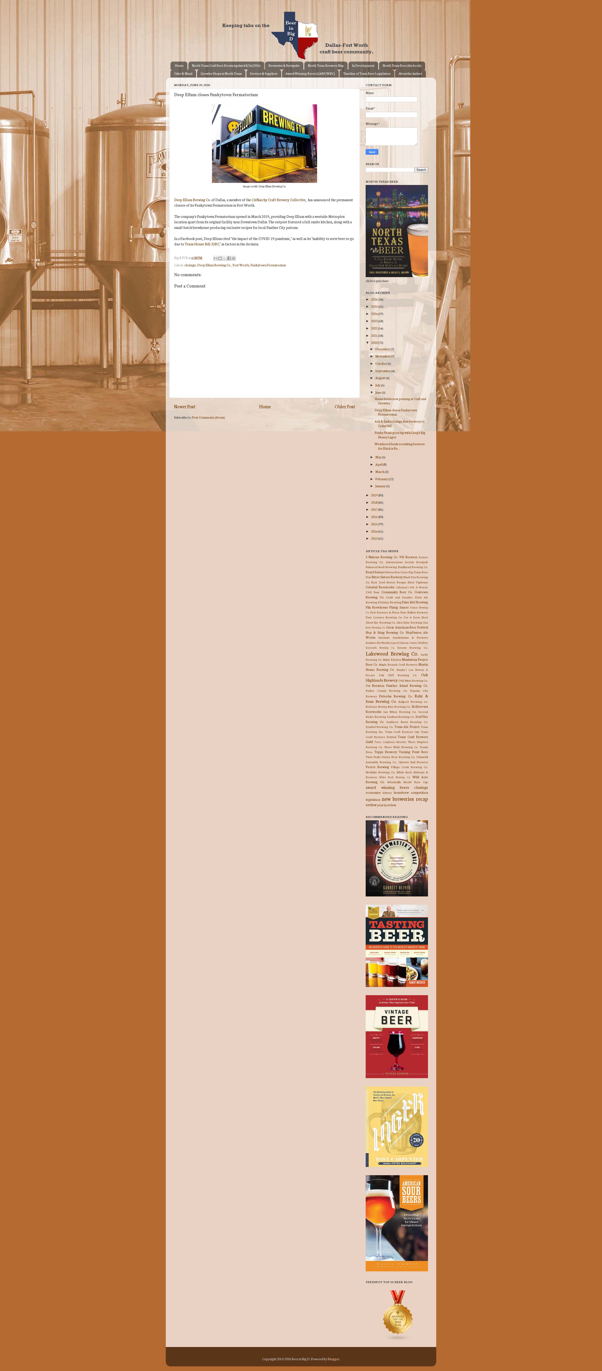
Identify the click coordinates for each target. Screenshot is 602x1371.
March (380, 471)
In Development (363, 65)
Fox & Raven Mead (416, 617)
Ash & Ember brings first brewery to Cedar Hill (399, 423)
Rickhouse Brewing (376, 706)
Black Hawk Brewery (383, 582)
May (378, 457)
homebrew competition (411, 792)
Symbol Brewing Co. (379, 727)
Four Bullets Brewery (414, 612)
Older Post (345, 406)
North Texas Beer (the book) (402, 65)
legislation (373, 799)
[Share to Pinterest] (233, 258)
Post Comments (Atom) (208, 417)
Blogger (333, 1358)
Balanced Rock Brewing (381, 567)
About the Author (410, 73)
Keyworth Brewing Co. (380, 647)
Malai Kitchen (392, 659)
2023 (374, 320)
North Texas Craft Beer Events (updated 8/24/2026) (226, 65)
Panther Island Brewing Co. (407, 685)
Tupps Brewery (385, 751)
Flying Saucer (398, 607)
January (380, 485)
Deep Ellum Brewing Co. (192, 199)
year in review (386, 804)
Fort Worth (241, 265)
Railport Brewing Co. (413, 701)
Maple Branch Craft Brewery (398, 664)
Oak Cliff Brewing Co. (398, 675)
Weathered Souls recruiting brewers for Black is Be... (400, 445)
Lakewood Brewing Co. (392, 653)
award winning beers (387, 787)
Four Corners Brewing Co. (384, 617)
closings (190, 265)
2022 (374, 328)
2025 (374, 306)
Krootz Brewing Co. (412, 647)
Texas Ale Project (407, 726)
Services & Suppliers (263, 73)
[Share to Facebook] (229, 258)
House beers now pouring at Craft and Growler (400, 400)
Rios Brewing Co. (399, 706)
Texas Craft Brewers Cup (402, 732)
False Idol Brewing (415, 602)
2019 (374, 495)
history (387, 792)
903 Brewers (408, 556)
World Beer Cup (415, 782)
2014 (374, 531)
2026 (374, 299)
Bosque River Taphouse (412, 582)
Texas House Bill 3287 (202, 243)
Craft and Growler (399, 597)
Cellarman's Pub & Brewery (412, 587)
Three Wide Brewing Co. (401, 747)
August (380, 377)
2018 (374, 502)
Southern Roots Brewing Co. (407, 722)
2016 (374, 516)
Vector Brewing (377, 766)
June (378, 392)
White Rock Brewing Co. (394, 777)
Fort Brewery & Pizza (384, 612)
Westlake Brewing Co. (380, 772)
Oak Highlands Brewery (397, 677)
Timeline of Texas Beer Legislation (366, 73)
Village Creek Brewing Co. (409, 767)
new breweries (398, 798)
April (379, 464)
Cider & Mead (183, 73)
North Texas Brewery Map (326, 65)
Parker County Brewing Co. (387, 690)
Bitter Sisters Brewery (387, 576)
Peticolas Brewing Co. (395, 696)
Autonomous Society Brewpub (407, 562)
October (381, 363)
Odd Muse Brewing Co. (413, 680)
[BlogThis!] (220, 258)
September (383, 370)
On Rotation (375, 685)
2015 (374, 524)
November (383, 356)
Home (179, 65)
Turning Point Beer (413, 751)
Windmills (394, 782)
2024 (374, 313)
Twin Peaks (373, 757)
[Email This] (215, 258)
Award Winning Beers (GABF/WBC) (310, 73)
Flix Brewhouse (377, 607)
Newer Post (184, 406)
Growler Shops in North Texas (221, 73)
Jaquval (394, 642)
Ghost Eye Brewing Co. (381, 622)
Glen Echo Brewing (409, 622)
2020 (374, 342)
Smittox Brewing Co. (401, 717)
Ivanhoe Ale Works (378, 642)
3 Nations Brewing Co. (382, 556)
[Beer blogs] (391, 1339)
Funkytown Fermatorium (268, 265)
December (383, 348)
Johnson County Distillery (413, 642)
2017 (374, 509)
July (378, 385)
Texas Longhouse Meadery (390, 742)
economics (373, 792)
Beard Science (375, 572)
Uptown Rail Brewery (413, 762)
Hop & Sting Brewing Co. (385, 632)
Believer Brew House (396, 572)
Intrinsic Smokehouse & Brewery (403, 637)
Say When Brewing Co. (400, 712)
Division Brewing (389, 602)
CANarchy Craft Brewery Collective (278, 199)
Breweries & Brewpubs (284, 65)
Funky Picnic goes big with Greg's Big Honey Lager (400, 434)
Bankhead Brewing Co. (413, 567)
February (381, 478)
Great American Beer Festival (407, 627)
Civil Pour (373, 592)
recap (422, 798)
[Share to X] (224, 258)
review (371, 804)
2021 (374, 335)
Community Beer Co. (397, 591)
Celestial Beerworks (380, 587)
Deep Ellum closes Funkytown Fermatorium (396, 412)
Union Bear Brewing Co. (398, 757)
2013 (374, 538)
